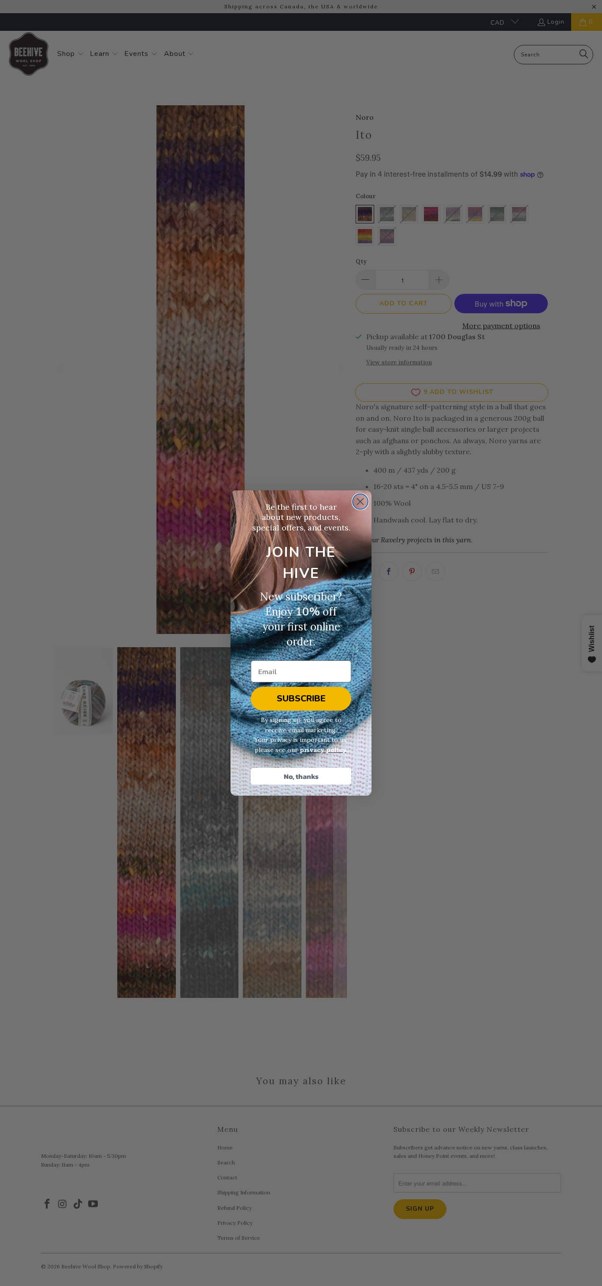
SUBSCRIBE (301, 698)
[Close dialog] (360, 501)
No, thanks (301, 776)
